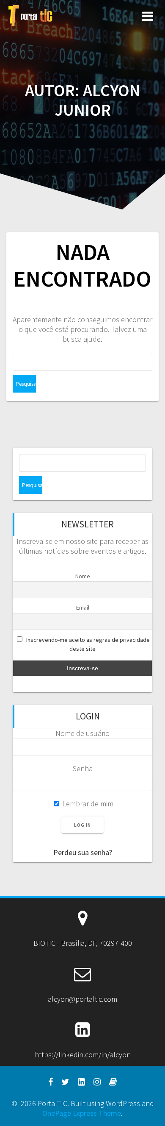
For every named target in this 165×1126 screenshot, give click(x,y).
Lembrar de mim (86, 803)
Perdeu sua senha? (82, 852)
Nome (82, 576)
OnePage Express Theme (81, 1113)
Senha (83, 768)
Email (82, 607)
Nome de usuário (82, 733)
